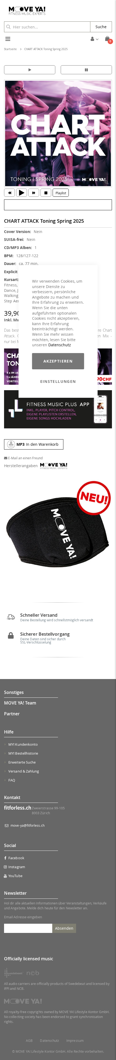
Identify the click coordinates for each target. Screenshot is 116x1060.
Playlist (61, 193)
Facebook (16, 857)
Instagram (16, 866)
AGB (29, 1041)
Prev (9, 532)
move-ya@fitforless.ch (27, 825)
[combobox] (47, 26)
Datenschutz (59, 344)
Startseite (10, 49)
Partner (12, 714)
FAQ (11, 780)
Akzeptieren (58, 361)
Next (106, 532)
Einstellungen (58, 381)
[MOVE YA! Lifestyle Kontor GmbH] (25, 11)
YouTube (15, 875)
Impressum (75, 1041)
